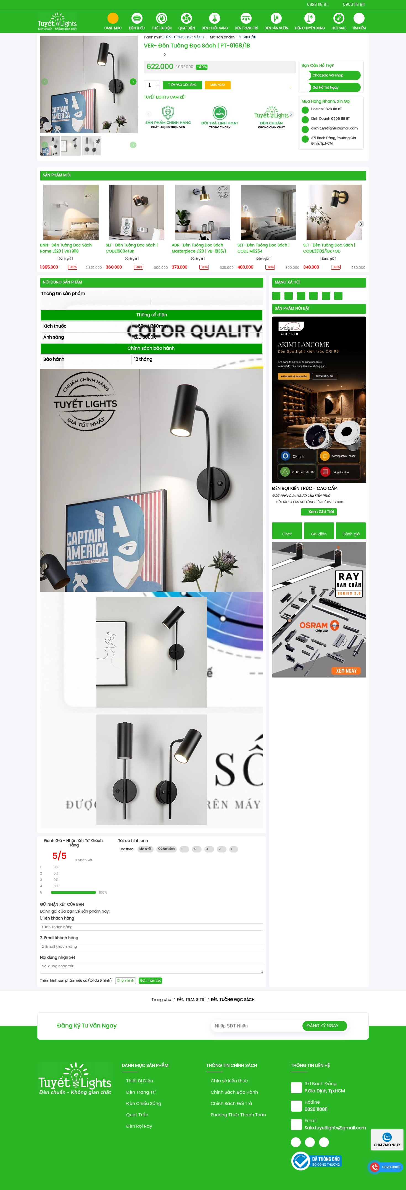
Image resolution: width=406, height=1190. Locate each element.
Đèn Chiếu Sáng (143, 1103)
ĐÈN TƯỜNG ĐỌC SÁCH (184, 37)
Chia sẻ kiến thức (229, 1081)
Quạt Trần (137, 1115)
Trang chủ (161, 1000)
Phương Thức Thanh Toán (238, 1115)
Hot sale (339, 28)
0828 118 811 (317, 5)
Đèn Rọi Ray (139, 1126)
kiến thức (137, 28)
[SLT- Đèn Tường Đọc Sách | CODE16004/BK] (137, 212)
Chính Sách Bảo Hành (234, 1092)
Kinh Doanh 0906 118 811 (330, 119)
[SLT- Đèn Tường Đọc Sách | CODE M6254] (268, 212)
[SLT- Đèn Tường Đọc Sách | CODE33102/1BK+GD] (334, 212)
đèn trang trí (246, 28)
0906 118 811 (354, 5)
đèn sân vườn (276, 28)
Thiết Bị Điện (139, 1081)
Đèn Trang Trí (140, 1092)
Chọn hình (125, 980)
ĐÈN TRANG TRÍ (191, 1000)
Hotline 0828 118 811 (326, 109)
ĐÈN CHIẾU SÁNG (215, 28)
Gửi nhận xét (150, 980)
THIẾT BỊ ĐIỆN (162, 28)
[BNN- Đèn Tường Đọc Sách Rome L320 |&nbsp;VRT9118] (71, 212)
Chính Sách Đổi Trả (231, 1103)
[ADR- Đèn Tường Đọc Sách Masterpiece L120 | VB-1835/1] (203, 212)
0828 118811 (391, 1167)
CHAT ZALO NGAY (387, 1145)
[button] (133, 81)
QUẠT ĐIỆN (186, 28)
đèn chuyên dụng (310, 28)
